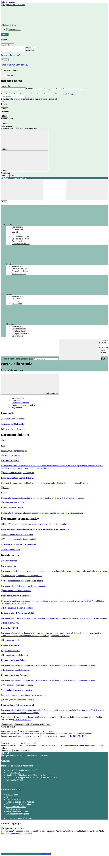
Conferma (14, 176)
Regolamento (17, 407)
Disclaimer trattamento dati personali (16, 833)
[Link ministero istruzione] (13, 4)
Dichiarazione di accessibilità (18, 804)
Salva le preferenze (21, 751)
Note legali (11, 797)
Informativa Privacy (14, 799)
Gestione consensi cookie (17, 811)
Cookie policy (12, 795)
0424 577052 (15, 773)
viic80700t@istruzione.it (33, 775)
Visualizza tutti (18, 398)
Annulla (5, 176)
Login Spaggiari (69, 94)
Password (30, 50)
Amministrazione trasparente (18, 814)
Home (103, 340)
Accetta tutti (41, 724)
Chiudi (4, 109)
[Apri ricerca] (87, 189)
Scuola (104, 343)
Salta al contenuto (8, 2)
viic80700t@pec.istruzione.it (34, 777)
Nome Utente (31, 47)
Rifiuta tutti (23, 724)
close (4, 202)
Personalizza (7, 724)
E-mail (29, 89)
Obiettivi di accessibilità (16, 806)
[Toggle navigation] (22, 189)
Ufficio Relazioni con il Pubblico (20, 802)
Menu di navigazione (50, 393)
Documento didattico (20, 403)
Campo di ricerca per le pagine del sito (17, 359)
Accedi (4, 34)
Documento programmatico (23, 405)
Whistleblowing (13, 809)
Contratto (16, 400)
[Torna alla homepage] (54, 178)
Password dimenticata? (10, 55)
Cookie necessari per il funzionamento (17, 743)
